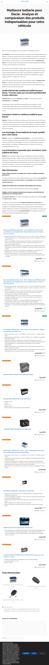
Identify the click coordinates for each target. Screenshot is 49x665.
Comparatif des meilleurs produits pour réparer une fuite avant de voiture (21, 611)
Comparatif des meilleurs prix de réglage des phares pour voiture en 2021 (22, 609)
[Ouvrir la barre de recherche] (1, 2)
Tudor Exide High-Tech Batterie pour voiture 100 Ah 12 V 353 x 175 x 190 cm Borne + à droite (24, 555)
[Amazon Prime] (43, 258)
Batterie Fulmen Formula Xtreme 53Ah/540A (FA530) (18, 374)
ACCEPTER (26, 653)
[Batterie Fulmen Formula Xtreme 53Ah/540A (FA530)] (24, 367)
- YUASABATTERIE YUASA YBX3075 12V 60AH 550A (17, 429)
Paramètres (42, 653)
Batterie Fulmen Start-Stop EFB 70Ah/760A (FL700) (18, 527)
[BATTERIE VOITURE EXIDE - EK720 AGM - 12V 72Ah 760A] (24, 484)
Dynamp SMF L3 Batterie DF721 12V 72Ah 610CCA (17, 398)
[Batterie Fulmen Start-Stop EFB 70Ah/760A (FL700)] (24, 521)
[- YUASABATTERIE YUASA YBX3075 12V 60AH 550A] (24, 423)
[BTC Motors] (25, 2)
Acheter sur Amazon (40, 261)
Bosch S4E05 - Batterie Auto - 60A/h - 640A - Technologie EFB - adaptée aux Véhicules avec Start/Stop (24, 330)
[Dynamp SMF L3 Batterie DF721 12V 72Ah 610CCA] (24, 392)
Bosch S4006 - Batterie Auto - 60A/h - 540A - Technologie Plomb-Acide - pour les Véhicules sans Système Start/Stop (24, 451)
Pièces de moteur (8, 607)
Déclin (34, 653)
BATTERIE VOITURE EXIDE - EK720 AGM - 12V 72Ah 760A (19, 491)
